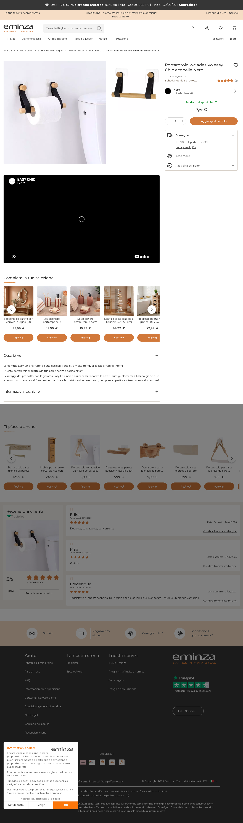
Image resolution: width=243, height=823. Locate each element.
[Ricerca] (99, 28)
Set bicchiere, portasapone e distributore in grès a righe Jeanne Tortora (52, 323)
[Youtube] (112, 762)
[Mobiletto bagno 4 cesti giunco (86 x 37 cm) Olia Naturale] (152, 301)
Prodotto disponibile (200, 102)
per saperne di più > (186, 147)
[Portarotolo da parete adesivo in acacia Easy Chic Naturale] (119, 450)
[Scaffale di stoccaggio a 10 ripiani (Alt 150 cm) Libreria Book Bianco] (119, 301)
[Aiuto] (193, 28)
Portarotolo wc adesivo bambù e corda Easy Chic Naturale (85, 471)
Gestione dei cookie (37, 724)
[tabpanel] (92, 39)
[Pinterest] (102, 762)
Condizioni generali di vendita (43, 706)
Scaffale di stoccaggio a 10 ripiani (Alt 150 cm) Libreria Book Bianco (119, 322)
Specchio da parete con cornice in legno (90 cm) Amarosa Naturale (18, 322)
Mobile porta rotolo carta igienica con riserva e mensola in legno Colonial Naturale (52, 472)
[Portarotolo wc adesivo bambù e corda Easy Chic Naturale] (85, 450)
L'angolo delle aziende (122, 689)
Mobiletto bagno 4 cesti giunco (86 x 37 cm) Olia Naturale (152, 322)
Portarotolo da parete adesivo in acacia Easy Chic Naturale (119, 471)
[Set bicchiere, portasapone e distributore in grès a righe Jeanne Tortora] (52, 301)
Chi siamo (73, 662)
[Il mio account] (206, 28)
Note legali (31, 715)
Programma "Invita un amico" (127, 671)
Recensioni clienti (35, 732)
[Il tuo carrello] (234, 28)
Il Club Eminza (117, 662)
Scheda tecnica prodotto (181, 80)
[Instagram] (122, 762)
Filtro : (10, 591)
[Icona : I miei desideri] (236, 65)
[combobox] (39, 593)
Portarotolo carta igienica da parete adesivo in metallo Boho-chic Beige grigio (185, 472)
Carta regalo (116, 680)
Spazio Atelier (75, 671)
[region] (121, 50)
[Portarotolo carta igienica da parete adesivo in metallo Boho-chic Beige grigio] (186, 450)
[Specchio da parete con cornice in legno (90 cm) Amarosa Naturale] (18, 301)
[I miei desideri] (220, 28)
